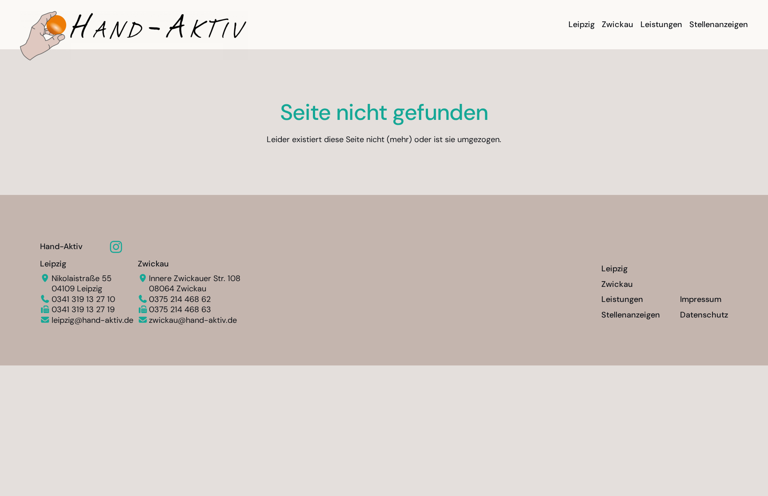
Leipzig (53, 263)
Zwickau (153, 263)
